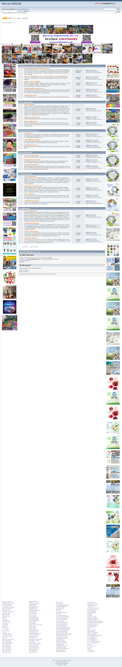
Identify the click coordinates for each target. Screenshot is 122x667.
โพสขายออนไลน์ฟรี (29, 104)
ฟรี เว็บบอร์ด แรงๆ (33, 637)
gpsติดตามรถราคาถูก (96, 225)
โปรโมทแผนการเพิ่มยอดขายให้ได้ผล (94, 621)
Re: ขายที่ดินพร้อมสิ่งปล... (92, 216)
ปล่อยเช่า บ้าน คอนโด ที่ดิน (7, 639)
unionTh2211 (95, 165)
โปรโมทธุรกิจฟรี (32, 621)
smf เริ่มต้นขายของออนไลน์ (61, 618)
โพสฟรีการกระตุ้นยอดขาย (92, 632)
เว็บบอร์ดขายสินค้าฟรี (33, 636)
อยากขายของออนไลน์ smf (61, 615)
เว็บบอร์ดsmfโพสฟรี (33, 632)
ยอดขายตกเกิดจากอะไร (92, 625)
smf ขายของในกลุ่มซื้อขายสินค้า (62, 629)
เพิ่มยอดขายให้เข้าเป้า (91, 612)
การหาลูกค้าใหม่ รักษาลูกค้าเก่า (8, 607)
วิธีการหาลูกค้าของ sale (7, 604)
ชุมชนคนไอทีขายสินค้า (33, 618)
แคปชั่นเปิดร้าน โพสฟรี (61, 647)
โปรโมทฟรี (89, 615)
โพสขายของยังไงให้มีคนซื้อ (61, 631)
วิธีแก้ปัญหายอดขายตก (92, 605)
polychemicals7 (95, 76)
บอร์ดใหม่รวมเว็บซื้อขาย (30, 238)
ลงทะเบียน (26, 9)
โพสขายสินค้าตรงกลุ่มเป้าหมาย (35, 639)
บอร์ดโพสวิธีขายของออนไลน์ (31, 139)
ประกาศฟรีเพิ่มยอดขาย (92, 637)
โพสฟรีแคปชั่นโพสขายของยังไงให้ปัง (63, 634)
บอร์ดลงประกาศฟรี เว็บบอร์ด (32, 117)
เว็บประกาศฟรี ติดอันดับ (7, 643)
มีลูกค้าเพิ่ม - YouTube (92, 616)
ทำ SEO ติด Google (6, 621)
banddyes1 (94, 94)
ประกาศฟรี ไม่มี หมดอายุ (7, 642)
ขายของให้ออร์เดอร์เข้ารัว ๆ (61, 638)
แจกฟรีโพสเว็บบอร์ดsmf (34, 630)
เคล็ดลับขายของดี (32, 605)
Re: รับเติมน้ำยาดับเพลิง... (92, 123)
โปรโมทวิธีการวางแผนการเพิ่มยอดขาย (95, 622)
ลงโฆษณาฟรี (90, 650)
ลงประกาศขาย (5, 623)
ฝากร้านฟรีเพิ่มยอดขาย (92, 639)
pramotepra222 (95, 178)
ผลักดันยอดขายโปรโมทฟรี (92, 618)
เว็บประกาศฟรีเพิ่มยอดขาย (92, 642)
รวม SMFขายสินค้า (33, 611)
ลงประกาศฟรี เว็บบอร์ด (34, 634)
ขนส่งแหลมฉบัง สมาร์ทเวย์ (92, 161)
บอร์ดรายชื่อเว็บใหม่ (29, 194)
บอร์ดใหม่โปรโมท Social (31, 145)
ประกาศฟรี (4, 618)
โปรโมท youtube (32, 627)
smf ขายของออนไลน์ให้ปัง (61, 642)
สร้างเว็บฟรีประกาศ (33, 652)
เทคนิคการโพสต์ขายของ (61, 625)
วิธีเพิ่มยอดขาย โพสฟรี (60, 650)
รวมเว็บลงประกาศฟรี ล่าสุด (8, 611)
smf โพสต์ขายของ (60, 644)
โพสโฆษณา (4, 626)
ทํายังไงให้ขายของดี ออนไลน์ (8, 603)
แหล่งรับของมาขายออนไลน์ (93, 608)
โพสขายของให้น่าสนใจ (30, 121)
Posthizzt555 (95, 140)
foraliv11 (94, 108)
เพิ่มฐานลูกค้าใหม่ (5, 610)
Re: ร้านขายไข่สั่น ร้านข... (92, 233)
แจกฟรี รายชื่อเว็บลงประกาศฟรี (35, 624)
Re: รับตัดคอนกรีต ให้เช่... (92, 135)
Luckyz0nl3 (94, 145)
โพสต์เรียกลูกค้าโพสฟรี (30, 95)
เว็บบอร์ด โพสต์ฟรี (33, 616)
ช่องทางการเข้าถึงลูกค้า (7, 608)
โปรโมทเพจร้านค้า (91, 651)
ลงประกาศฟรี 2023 (6, 650)
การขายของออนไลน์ (33, 650)
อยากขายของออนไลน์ (33, 645)
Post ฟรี (89, 644)
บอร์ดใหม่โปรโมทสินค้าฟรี (31, 165)
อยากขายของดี (59, 603)
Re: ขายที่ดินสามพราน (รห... (93, 202)
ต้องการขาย (4, 637)
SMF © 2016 (60, 660)
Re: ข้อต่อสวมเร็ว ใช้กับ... (92, 118)
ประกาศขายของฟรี (91, 645)
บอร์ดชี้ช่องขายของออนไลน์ (31, 200)
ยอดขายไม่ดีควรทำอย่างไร (92, 624)
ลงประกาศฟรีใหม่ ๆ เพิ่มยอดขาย (94, 641)
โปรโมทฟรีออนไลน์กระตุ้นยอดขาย (94, 635)
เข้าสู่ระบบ (20, 9)
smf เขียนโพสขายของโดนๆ (61, 645)
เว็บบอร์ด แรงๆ (28, 133)
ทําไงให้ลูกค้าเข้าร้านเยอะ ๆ (34, 603)
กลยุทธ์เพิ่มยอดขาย (33, 604)
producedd (94, 82)
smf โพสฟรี (58, 611)
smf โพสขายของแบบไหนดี (61, 632)
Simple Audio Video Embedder (61, 663)
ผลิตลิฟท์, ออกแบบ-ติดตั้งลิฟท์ (32, 81)
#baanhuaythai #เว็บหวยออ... (93, 156)
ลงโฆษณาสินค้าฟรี (6, 616)
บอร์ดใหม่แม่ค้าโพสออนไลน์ (31, 223)
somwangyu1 (95, 116)
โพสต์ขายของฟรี (5, 614)
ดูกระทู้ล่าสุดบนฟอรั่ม (24, 260)
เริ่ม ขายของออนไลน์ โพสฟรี (62, 622)
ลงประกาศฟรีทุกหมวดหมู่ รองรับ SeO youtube (37, 68)
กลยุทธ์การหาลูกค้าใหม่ (7, 601)
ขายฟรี (88, 628)
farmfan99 (94, 239)
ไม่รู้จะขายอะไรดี (59, 602)
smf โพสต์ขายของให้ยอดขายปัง (62, 626)
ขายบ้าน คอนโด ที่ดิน (6, 640)
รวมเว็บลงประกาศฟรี (6, 652)
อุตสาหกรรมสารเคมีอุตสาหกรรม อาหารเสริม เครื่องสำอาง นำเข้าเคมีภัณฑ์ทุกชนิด (46, 76)
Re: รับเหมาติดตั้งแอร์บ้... (92, 109)
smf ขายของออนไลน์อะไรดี (61, 612)
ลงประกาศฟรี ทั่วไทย (6, 647)
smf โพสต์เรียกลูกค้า (60, 639)
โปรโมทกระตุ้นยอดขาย (30, 176)
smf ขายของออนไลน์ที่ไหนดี (62, 624)
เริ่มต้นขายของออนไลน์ (33, 646)
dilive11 (50, 257)
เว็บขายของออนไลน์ (60, 621)
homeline (94, 70)
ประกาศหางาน (5, 629)
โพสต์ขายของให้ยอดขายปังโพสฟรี (63, 628)
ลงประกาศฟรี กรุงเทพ (6, 646)
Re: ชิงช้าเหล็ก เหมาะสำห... (92, 96)
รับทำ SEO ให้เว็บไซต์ (11, 4)
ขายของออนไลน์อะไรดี (92, 609)
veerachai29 (95, 155)
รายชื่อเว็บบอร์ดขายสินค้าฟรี (35, 633)
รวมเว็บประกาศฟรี (6, 613)
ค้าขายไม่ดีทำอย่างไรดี (33, 607)
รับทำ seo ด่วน (59, 609)
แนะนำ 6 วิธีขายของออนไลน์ (35, 643)
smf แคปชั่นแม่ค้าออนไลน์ (61, 635)
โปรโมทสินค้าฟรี (32, 623)
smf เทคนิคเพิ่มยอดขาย (61, 651)
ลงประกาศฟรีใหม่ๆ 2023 (34, 620)
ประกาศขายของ (5, 627)
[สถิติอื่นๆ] (21, 262)
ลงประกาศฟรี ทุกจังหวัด (7, 636)
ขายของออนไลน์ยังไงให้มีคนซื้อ (62, 605)
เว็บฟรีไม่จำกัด (5, 620)
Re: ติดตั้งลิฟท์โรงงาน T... (92, 83)
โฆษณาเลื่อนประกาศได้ (34, 640)
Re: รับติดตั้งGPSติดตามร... (93, 226)
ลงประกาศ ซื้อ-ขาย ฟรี (33, 617)
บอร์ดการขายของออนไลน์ (31, 231)
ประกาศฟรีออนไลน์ (33, 613)
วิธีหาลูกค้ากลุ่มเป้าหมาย (7, 605)
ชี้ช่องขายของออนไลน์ (33, 649)
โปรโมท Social (32, 626)
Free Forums (64, 661)
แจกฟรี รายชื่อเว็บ (32, 629)
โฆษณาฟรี (4, 617)
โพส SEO (89, 648)
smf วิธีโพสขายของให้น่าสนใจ (62, 648)
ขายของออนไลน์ (32, 642)
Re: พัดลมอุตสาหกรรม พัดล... (93, 240)
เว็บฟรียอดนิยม (5, 624)
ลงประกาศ (4, 632)
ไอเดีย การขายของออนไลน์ (31, 155)
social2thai (94, 122)
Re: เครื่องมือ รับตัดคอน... (92, 90)
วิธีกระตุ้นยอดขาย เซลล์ (92, 603)
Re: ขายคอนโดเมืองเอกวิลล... (93, 71)
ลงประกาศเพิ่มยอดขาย (92, 638)
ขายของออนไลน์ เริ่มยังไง (34, 647)
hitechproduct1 (95, 89)
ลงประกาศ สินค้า (32, 614)
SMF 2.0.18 (55, 660)
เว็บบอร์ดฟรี (89, 613)
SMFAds (58, 661)
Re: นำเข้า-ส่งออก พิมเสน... (92, 78)
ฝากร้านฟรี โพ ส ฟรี (6, 645)
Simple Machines (67, 660)
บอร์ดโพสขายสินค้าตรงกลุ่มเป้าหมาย (34, 88)
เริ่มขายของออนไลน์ (60, 608)
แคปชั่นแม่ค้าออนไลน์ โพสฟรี (62, 637)
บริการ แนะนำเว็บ (6, 630)
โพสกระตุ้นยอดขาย (91, 602)
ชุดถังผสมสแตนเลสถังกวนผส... (93, 141)
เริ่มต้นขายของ (90, 606)
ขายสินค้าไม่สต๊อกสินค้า (61, 606)
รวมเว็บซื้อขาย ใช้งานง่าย (7, 634)
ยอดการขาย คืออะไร (91, 629)
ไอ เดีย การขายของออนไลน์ (61, 619)
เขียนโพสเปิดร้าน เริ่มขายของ (32, 159)
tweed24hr (94, 232)
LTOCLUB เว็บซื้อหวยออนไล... (93, 146)
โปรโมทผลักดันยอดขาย (92, 619)
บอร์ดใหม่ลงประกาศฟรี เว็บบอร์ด (33, 186)
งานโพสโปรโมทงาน (33, 608)
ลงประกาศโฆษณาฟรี (6, 649)
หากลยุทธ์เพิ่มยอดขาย (33, 601)
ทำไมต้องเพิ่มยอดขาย (91, 626)
